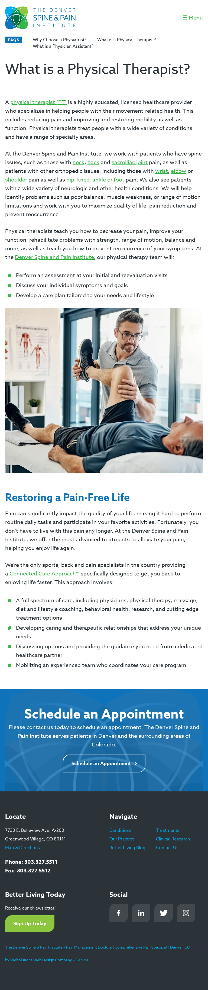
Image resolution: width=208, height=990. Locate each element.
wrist (161, 171)
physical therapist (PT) (38, 102)
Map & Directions (22, 848)
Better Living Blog (127, 848)
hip (70, 180)
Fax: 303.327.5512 (28, 870)
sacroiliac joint (130, 162)
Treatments (167, 830)
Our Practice (121, 839)
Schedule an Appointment (101, 763)
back (93, 162)
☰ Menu (193, 18)
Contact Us (167, 848)
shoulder (16, 180)
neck (78, 162)
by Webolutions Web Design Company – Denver (46, 959)
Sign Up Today (29, 923)
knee (83, 180)
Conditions (120, 830)
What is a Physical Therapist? (126, 40)
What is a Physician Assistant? (63, 46)
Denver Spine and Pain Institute (54, 257)
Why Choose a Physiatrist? (59, 40)
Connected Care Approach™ (45, 574)
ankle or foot (108, 180)
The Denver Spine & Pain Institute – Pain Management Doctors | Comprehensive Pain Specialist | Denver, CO (97, 947)
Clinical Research (173, 839)
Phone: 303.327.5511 (31, 861)
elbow (178, 171)
